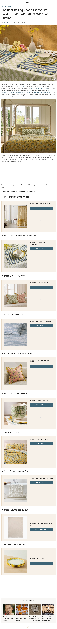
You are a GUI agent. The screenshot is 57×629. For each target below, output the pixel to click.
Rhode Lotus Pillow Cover (39, 283)
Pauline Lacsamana (7, 22)
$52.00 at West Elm (40, 405)
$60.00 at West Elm (40, 248)
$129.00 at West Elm (41, 325)
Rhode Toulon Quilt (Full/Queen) (41, 439)
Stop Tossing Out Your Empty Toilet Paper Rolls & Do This (47, 618)
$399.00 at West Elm (40, 529)
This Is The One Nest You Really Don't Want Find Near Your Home (34, 618)
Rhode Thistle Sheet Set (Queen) (40, 321)
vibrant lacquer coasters (22, 92)
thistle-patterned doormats (42, 92)
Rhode (22, 86)
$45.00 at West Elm (40, 208)
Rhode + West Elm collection (39, 88)
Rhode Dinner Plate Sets (38, 559)
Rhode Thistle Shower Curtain (40, 204)
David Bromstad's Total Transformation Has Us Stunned (8, 618)
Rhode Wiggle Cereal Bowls (39, 401)
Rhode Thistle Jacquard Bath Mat (41, 478)
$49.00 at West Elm (40, 287)
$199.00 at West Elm (41, 443)
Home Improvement (6, 7)
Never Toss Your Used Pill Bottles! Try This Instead (21, 618)
